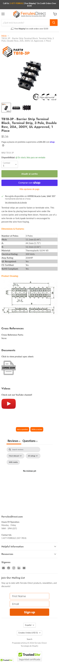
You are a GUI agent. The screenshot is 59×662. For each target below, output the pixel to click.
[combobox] (25, 22)
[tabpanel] (29, 474)
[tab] (30, 441)
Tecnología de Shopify (29, 646)
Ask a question (22, 429)
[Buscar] (54, 22)
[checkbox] (13, 462)
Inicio (4, 36)
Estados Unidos (28, 633)
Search (29, 639)
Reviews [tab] (14, 440)
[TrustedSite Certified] (29, 656)
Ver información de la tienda (16, 203)
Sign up (29, 612)
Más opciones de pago (29, 189)
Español (28, 625)
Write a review (37, 429)
